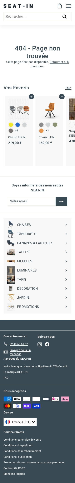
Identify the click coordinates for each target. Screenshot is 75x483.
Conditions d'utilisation (18, 456)
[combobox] (37, 16)
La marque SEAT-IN (16, 372)
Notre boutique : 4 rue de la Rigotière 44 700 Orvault (35, 366)
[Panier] (60, 6)
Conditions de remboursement (22, 451)
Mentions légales (14, 473)
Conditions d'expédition (18, 445)
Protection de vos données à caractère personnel (34, 462)
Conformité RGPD (14, 468)
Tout (68, 88)
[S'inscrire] (61, 201)
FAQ (6, 377)
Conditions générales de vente (22, 439)
